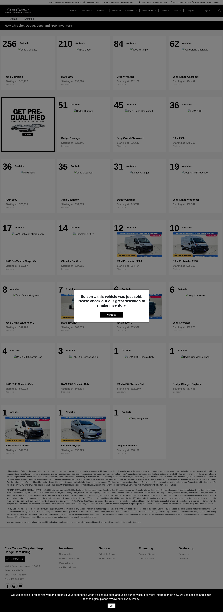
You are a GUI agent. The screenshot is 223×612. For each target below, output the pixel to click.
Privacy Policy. (131, 598)
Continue (111, 315)
